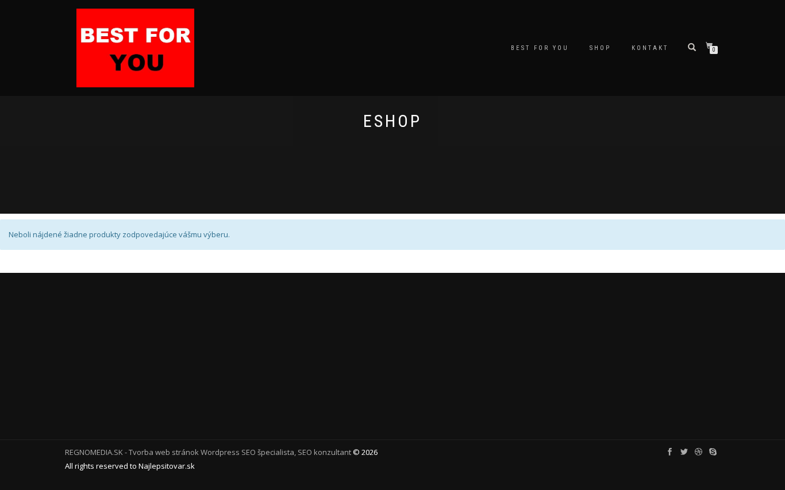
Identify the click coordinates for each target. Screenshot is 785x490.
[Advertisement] (392, 353)
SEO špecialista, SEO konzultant (296, 452)
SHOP (600, 48)
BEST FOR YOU (540, 48)
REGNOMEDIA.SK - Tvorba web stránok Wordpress (152, 452)
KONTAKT (650, 48)
